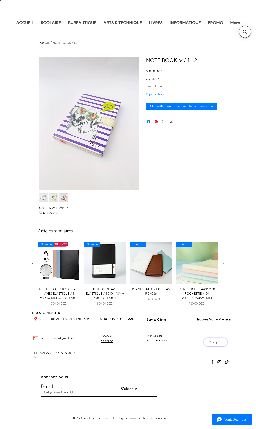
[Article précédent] (32, 262)
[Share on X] (171, 121)
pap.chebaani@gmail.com (58, 338)
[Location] (35, 318)
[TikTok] (226, 362)
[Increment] (161, 86)
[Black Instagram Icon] (219, 362)
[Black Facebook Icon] (212, 362)
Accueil (44, 43)
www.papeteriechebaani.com (148, 418)
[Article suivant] (223, 262)
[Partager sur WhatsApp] (163, 121)
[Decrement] (149, 86)
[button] (245, 32)
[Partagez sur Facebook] (148, 121)
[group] (128, 274)
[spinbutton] (155, 86)
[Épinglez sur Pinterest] (156, 121)
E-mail (47, 386)
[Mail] (35, 338)
